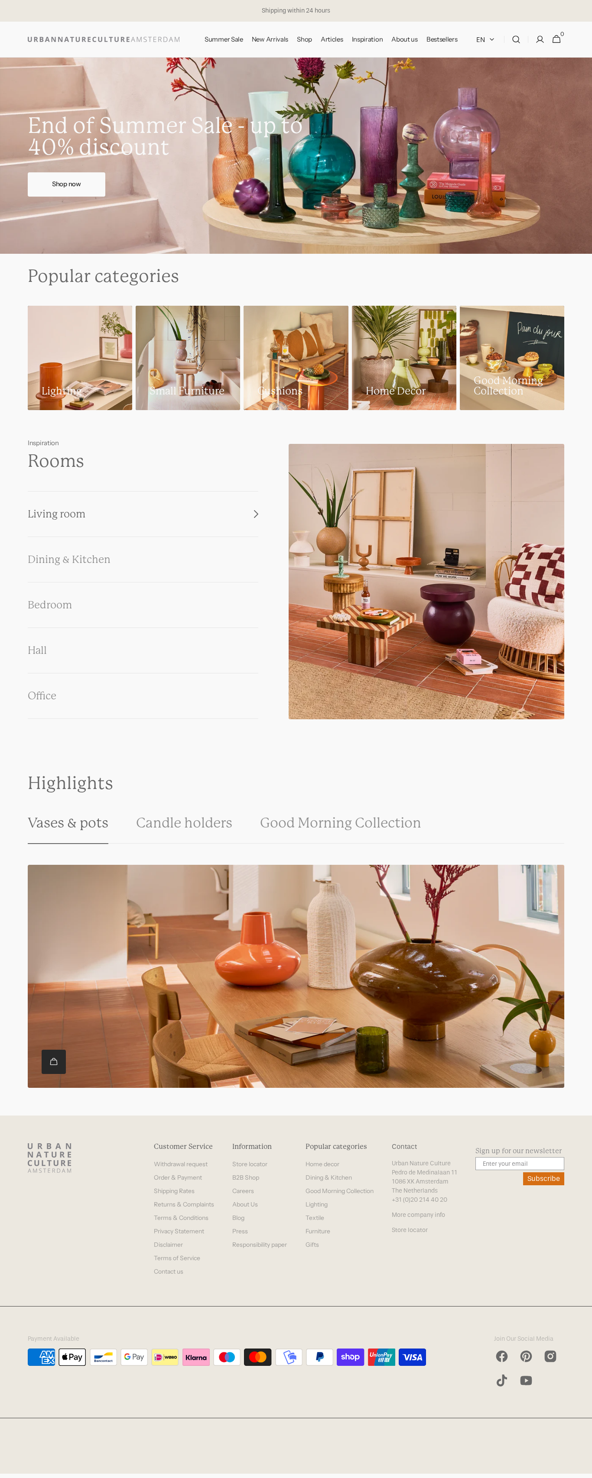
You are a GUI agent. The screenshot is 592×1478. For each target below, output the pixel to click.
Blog (238, 1218)
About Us (245, 1204)
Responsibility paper (259, 1244)
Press (240, 1231)
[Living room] (426, 581)
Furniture (318, 1231)
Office (42, 696)
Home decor (322, 1164)
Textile (315, 1218)
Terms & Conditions (181, 1218)
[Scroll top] (582, 1468)
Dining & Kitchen (69, 559)
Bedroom (50, 605)
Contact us (168, 1271)
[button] (516, 40)
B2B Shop (245, 1177)
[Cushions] (296, 358)
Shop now (66, 184)
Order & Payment (178, 1177)
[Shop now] (296, 156)
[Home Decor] (404, 358)
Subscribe (543, 1178)
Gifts (312, 1244)
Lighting (317, 1204)
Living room (56, 514)
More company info (418, 1215)
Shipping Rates (174, 1191)
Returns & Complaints (184, 1204)
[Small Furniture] (188, 358)
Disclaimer (168, 1244)
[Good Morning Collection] (512, 358)
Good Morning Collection (340, 1191)
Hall (37, 650)
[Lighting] (80, 358)
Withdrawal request (181, 1164)
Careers (243, 1191)
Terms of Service (177, 1258)
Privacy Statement (179, 1231)
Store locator (249, 1164)
